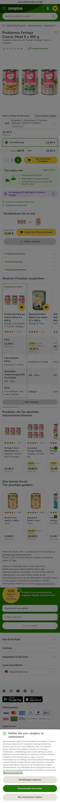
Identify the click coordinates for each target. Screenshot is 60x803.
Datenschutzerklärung (13, 773)
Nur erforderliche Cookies (30, 797)
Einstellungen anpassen (30, 779)
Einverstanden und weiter (30, 788)
